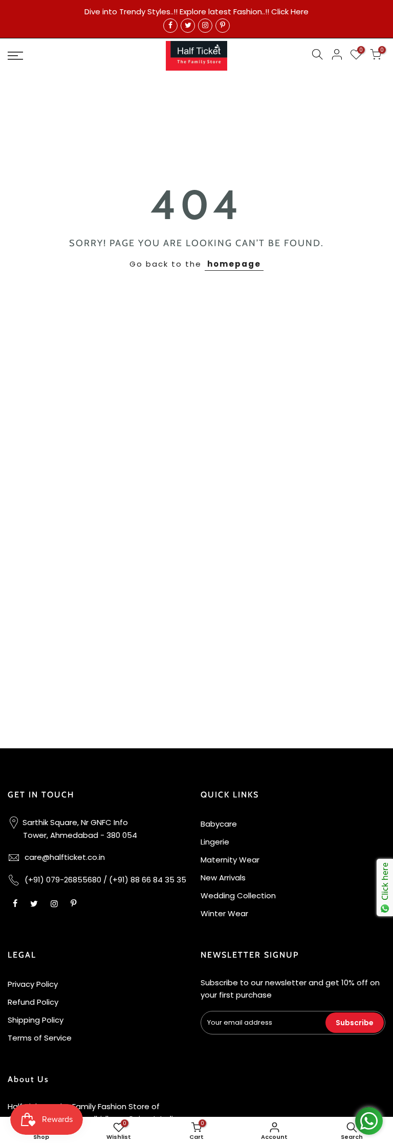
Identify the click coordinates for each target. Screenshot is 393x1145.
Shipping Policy (35, 1019)
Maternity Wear (230, 859)
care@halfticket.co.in (65, 857)
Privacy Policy (33, 984)
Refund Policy (33, 1002)
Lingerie (215, 841)
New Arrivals (223, 877)
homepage (234, 263)
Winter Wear (224, 913)
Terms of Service (40, 1037)
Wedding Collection (238, 895)
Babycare (219, 823)
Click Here (290, 11)
